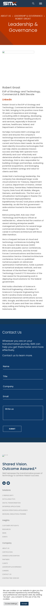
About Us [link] (5, 548)
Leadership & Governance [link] (11, 567)
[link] (10, 3)
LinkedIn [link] (7, 99)
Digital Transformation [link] (11, 503)
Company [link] (7, 543)
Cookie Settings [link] (11, 604)
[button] (4, 483)
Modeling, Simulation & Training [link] (14, 514)
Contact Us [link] (6, 574)
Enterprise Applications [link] (11, 506)
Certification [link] (7, 552)
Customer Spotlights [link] (10, 526)
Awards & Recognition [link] (10, 556)
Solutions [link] (6, 490)
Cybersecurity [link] (7, 495)
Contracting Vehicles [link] (10, 578)
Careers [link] (5, 571)
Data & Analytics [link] (8, 499)
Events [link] (4, 537)
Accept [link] (24, 604)
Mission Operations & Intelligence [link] (15, 510)
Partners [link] (5, 559)
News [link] (4, 533)
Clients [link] (5, 563)
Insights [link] (5, 520)
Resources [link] (6, 529)
